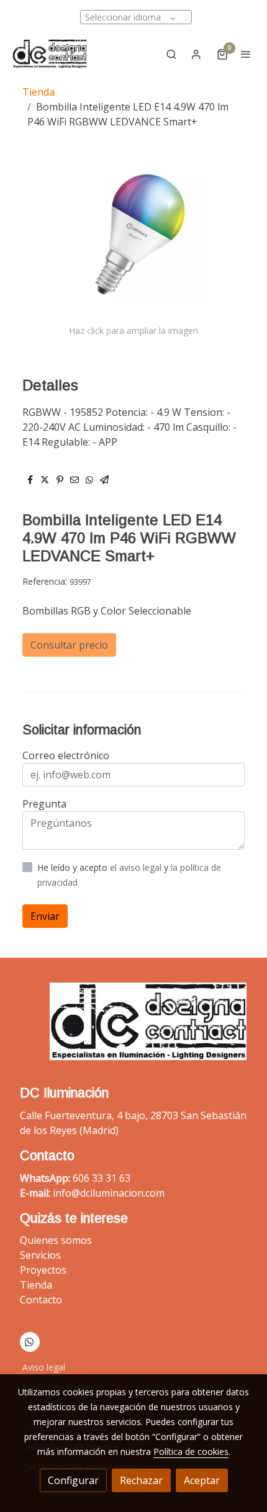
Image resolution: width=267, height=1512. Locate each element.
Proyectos (43, 1270)
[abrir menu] (246, 54)
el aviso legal (137, 867)
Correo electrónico (65, 755)
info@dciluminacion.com (109, 1193)
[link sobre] (133, 1029)
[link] (49, 53)
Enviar (45, 916)
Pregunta (44, 804)
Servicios (40, 1255)
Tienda (38, 92)
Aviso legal (43, 1367)
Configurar (73, 1480)
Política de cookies (191, 1451)
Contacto (41, 1300)
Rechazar (141, 1480)
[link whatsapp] (29, 1341)
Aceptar (202, 1480)
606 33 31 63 (101, 1178)
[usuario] (196, 54)
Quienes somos (56, 1240)
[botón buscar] (171, 54)
